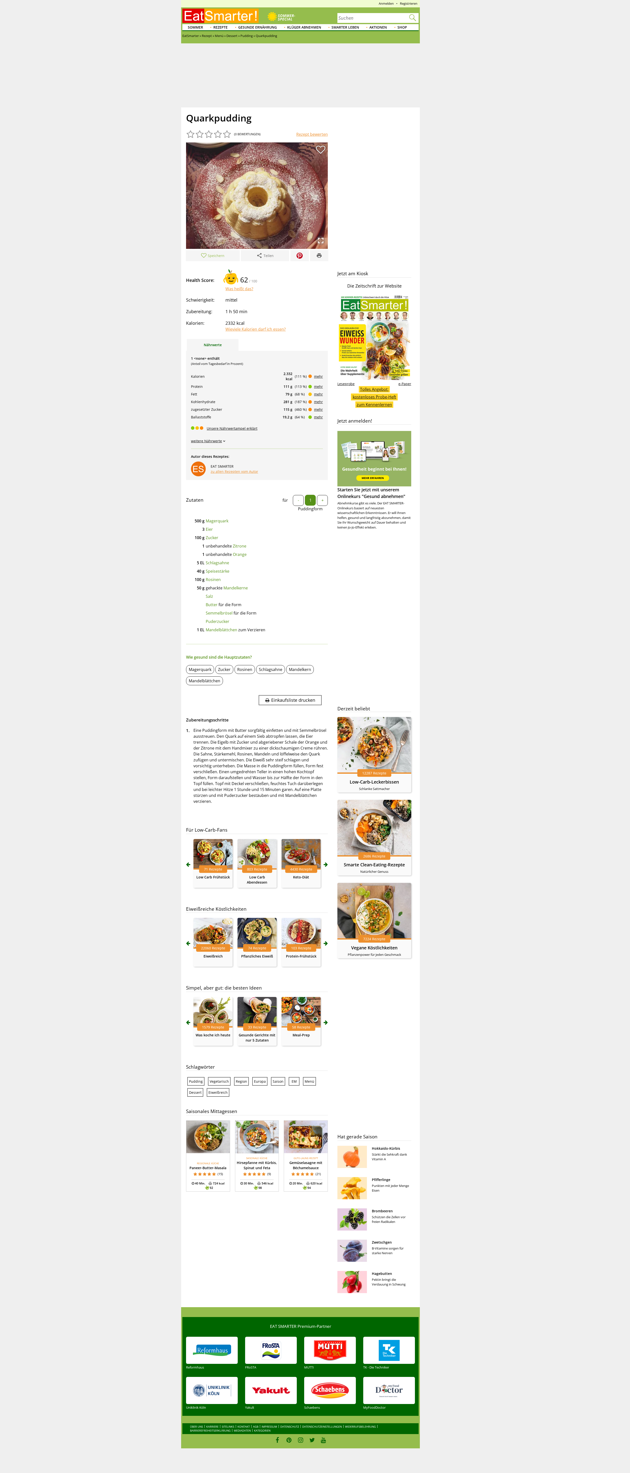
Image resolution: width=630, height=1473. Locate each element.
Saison (278, 1081)
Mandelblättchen (221, 630)
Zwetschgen (382, 1242)
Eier (209, 529)
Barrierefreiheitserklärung (210, 1430)
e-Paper (404, 383)
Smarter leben (345, 27)
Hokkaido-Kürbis (386, 1148)
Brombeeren (382, 1211)
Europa (260, 1081)
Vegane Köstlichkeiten (374, 948)
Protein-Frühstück (301, 956)
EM (294, 1081)
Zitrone (239, 546)
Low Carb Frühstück (213, 877)
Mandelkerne (235, 588)
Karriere (212, 1426)
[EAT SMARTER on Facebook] (277, 1440)
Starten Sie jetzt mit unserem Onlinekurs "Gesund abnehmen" (371, 493)
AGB (255, 1426)
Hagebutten (382, 1273)
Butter (212, 604)
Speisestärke (217, 571)
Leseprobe (346, 383)
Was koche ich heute (213, 1035)
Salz (209, 596)
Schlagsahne (217, 562)
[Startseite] (220, 16)
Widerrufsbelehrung (360, 1426)
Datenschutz (289, 1426)
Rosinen (213, 579)
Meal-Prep (301, 1035)
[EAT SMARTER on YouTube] (323, 1440)
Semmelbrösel (219, 613)
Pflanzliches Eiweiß (257, 956)
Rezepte (220, 27)
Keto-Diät (301, 877)
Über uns (196, 1426)
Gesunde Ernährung (257, 27)
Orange (240, 554)
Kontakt (243, 1426)
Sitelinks (228, 1426)
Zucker (212, 537)
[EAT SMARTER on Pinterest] (289, 1440)
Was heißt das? (239, 288)
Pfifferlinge (381, 1179)
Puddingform (310, 509)
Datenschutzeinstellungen (322, 1426)
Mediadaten (242, 1430)
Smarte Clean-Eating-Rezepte (374, 865)
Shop (402, 27)
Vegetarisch (219, 1081)
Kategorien (262, 1430)
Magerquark (217, 521)
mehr (318, 376)
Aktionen (378, 27)
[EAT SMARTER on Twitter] (312, 1440)
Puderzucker (217, 621)
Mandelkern (300, 669)
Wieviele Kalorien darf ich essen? (255, 329)
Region (241, 1081)
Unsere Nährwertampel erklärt (232, 428)
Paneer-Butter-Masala (207, 1167)
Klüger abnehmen (304, 27)
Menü (309, 1081)
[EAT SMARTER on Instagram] (300, 1440)
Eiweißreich (213, 956)
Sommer (195, 27)
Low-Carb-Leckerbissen (374, 782)
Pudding (196, 1081)
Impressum (269, 1426)
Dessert (195, 1092)
